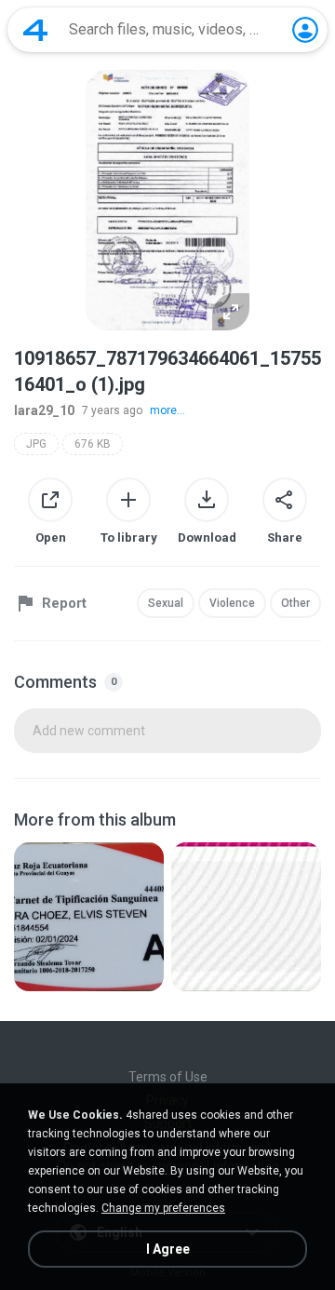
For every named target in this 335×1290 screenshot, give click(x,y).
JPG (36, 443)
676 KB (92, 443)
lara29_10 (44, 410)
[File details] (89, 916)
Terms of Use (168, 1076)
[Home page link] (35, 30)
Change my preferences (163, 1208)
